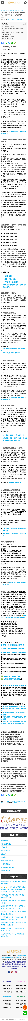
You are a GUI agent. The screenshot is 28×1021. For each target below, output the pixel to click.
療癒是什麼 (5, 840)
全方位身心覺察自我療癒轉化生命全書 (13, 706)
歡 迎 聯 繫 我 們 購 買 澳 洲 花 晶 (15, 685)
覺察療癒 (8, 10)
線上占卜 (4, 854)
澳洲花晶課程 (5, 871)
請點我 (16, 802)
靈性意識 (3, 10)
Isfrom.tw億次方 (23, 1019)
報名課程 (25, 1007)
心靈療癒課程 (5, 864)
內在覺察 (21, 10)
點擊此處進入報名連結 (12, 679)
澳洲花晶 (18, 957)
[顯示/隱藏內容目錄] (23, 24)
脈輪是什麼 (5, 847)
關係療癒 (12, 10)
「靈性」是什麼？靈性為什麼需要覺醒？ (13, 29)
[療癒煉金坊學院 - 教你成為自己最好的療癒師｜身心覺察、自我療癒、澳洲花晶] (14, 2)
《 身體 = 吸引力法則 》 (10, 279)
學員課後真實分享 (7, 861)
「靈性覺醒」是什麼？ (9, 26)
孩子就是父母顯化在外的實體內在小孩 (14, 435)
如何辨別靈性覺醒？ (8, 38)
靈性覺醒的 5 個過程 (9, 36)
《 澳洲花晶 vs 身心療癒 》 (11, 282)
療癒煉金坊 (20, 19)
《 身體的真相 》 (8, 276)
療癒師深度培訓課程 (7, 867)
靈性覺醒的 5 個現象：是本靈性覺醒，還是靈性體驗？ (13, 33)
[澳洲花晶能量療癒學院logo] (14, 819)
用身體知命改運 (6, 850)
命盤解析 (4, 857)
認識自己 (17, 10)
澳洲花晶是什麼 (6, 844)
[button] (2, 2)
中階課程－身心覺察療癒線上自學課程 (12, 649)
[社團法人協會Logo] (14, 827)
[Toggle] (26, 840)
